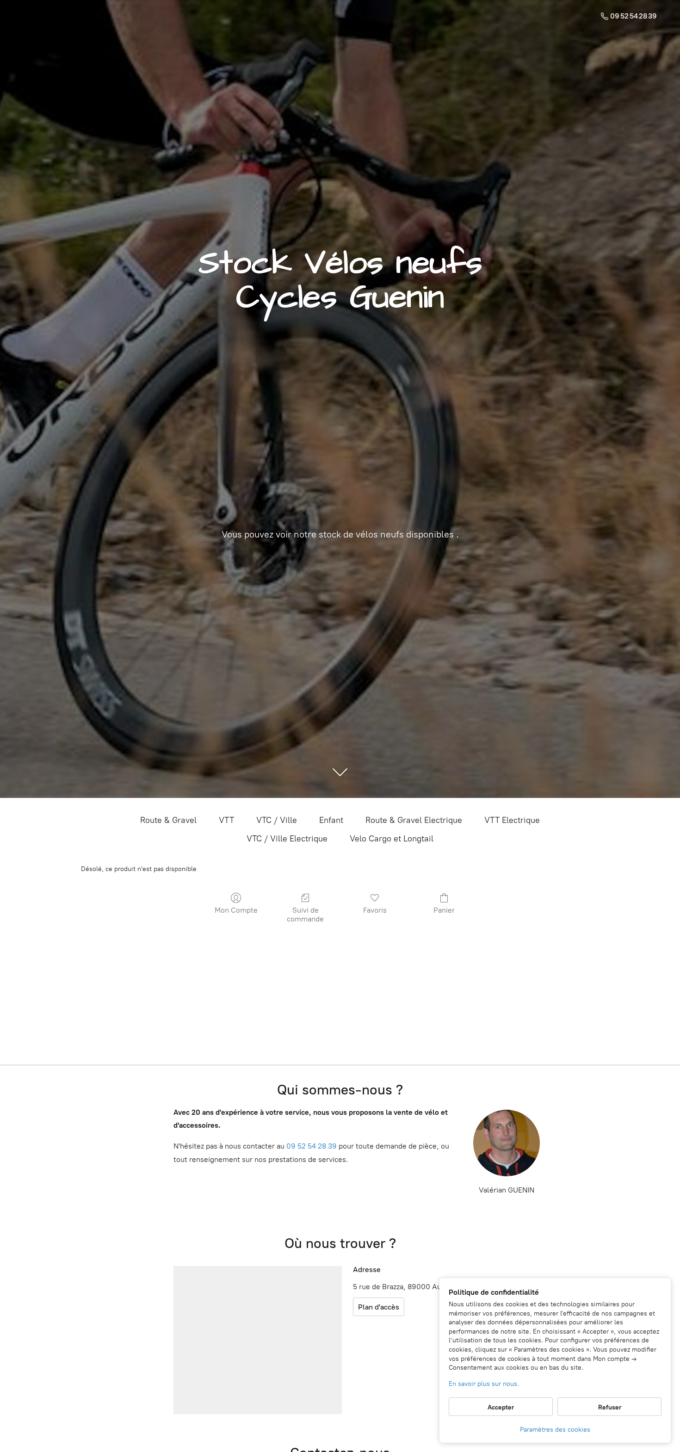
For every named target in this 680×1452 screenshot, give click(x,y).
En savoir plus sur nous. (484, 1384)
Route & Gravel (168, 820)
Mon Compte (236, 910)
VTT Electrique (512, 820)
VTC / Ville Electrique (287, 839)
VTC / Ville (276, 820)
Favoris (375, 910)
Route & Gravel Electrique (413, 820)
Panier (444, 910)
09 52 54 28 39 (311, 1146)
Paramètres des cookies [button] (555, 1429)
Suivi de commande (305, 914)
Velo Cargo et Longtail (391, 839)
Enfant (331, 820)
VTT (226, 820)
